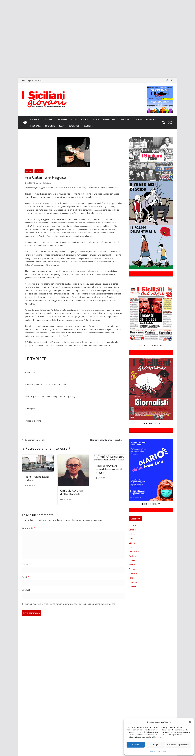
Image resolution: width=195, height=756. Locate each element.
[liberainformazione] (0, 33)
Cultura (138, 119)
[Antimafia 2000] (0, 3)
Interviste (50, 126)
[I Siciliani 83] (0, 68)
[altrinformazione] (0, 71)
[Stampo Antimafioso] (0, 45)
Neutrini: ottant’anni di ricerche (106, 439)
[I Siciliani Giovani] (25, 123)
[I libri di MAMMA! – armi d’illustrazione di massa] (109, 456)
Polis (74, 119)
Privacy (163, 751)
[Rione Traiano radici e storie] (38, 456)
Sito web (26, 589)
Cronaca (34, 119)
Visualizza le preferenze (178, 744)
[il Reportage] (0, 29)
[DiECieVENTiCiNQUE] (0, 22)
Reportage (73, 126)
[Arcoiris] (0, 7)
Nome (26, 564)
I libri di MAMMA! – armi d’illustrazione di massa (109, 469)
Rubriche (88, 126)
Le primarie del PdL (35, 439)
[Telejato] (0, 49)
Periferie (125, 119)
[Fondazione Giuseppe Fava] (0, 60)
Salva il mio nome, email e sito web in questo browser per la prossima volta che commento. (70, 603)
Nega (155, 744)
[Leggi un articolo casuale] (170, 123)
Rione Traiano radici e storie (37, 478)
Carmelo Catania (44, 183)
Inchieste (62, 119)
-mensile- (29, 171)
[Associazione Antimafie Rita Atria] (0, 41)
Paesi (61, 126)
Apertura (151, 119)
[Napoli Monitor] (0, 37)
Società (84, 119)
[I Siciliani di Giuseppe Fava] (0, 64)
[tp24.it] (0, 52)
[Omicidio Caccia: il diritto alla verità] (73, 456)
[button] (189, 722)
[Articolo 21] (0, 10)
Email (25, 577)
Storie (96, 119)
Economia (35, 126)
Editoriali (48, 119)
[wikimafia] (0, 56)
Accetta (135, 744)
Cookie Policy (155, 751)
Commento (28, 527)
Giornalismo (109, 119)
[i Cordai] (0, 26)
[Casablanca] (0, 14)
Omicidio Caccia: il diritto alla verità (71, 492)
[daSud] (0, 18)
